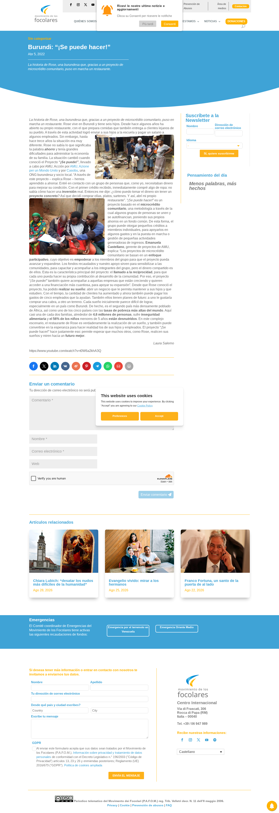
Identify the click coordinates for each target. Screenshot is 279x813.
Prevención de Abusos (192, 6)
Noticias (210, 21)
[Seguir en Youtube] (93, 5)
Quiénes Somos (85, 21)
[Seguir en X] (85, 5)
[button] (249, 632)
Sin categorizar (39, 38)
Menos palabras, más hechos (213, 186)
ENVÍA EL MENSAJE (126, 775)
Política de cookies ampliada (83, 765)
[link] (33, 366)
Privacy (112, 805)
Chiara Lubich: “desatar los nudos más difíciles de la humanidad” (63, 582)
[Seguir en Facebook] (71, 5)
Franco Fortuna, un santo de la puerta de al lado (211, 582)
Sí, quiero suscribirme (219, 153)
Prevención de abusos (147, 805)
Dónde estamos (184, 21)
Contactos (241, 6)
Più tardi (147, 24)
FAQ (169, 805)
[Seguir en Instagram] (78, 5)
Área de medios (221, 6)
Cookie (125, 805)
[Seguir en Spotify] (215, 740)
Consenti (170, 24)
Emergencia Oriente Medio (177, 627)
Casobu (72, 170)
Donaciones (236, 21)
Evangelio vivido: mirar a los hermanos (134, 582)
